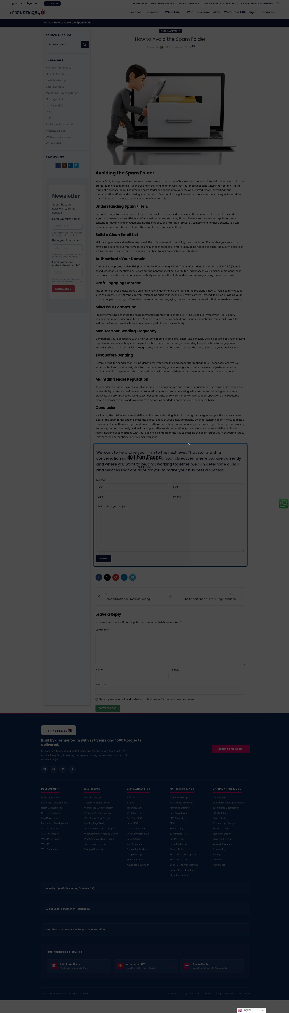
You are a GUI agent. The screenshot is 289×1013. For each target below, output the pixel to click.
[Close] (189, 444)
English (247, 1010)
